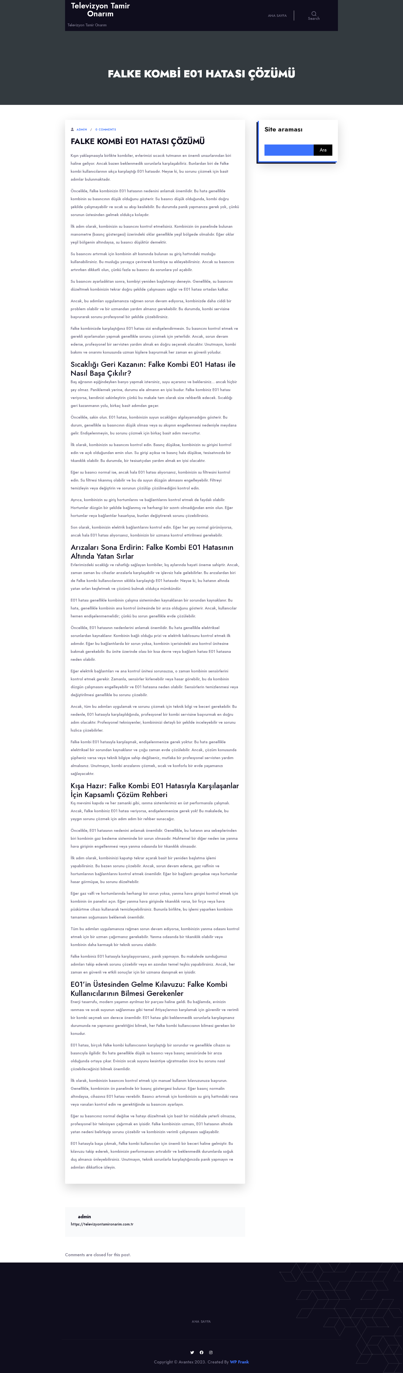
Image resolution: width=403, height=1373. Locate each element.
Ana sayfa (277, 15)
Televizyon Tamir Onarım (100, 9)
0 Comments (105, 129)
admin (81, 129)
